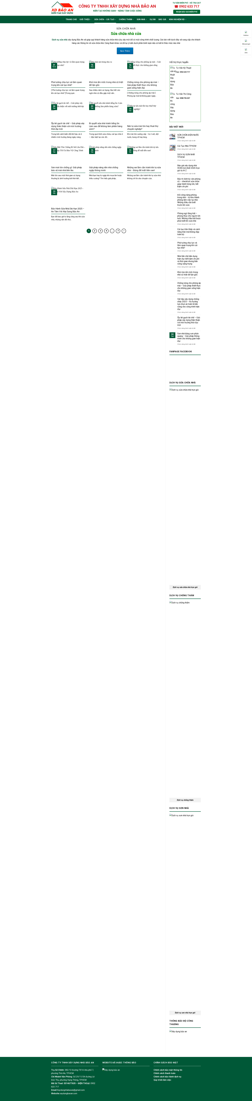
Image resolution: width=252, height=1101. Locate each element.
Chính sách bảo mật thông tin (168, 1070)
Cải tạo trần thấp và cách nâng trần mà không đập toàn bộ (188, 231)
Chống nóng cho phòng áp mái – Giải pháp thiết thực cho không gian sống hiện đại (189, 287)
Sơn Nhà (141, 19)
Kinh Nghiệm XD (177, 19)
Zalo (246, 53)
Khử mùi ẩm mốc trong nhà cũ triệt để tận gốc (187, 273)
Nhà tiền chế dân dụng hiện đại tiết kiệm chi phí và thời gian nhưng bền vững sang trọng (188, 260)
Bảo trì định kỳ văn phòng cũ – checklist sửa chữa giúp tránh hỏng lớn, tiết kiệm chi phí (188, 183)
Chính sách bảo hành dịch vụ (167, 1076)
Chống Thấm (125, 19)
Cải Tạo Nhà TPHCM (186, 146)
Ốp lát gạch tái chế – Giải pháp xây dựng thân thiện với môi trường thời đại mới (188, 321)
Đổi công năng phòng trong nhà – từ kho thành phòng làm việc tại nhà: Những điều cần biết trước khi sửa (188, 200)
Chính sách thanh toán (164, 1073)
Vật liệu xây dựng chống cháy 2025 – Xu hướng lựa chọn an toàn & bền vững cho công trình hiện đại (188, 304)
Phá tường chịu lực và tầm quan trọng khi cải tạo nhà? (187, 245)
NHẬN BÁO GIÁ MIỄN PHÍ (186, 12)
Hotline (245, 35)
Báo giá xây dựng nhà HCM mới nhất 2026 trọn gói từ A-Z (188, 168)
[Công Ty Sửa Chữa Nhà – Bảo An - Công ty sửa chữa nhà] (62, 7)
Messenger (246, 44)
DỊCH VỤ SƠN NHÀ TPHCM (186, 155)
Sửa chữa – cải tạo (104, 19)
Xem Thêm (125, 50)
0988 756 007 (185, 98)
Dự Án (153, 19)
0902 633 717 (185, 72)
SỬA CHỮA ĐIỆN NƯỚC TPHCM (188, 136)
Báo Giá (162, 19)
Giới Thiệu (85, 19)
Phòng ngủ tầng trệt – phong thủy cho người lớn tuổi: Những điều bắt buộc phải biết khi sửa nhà (189, 217)
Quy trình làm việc (162, 1080)
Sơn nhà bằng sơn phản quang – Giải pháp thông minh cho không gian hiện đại (188, 337)
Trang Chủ (71, 19)
